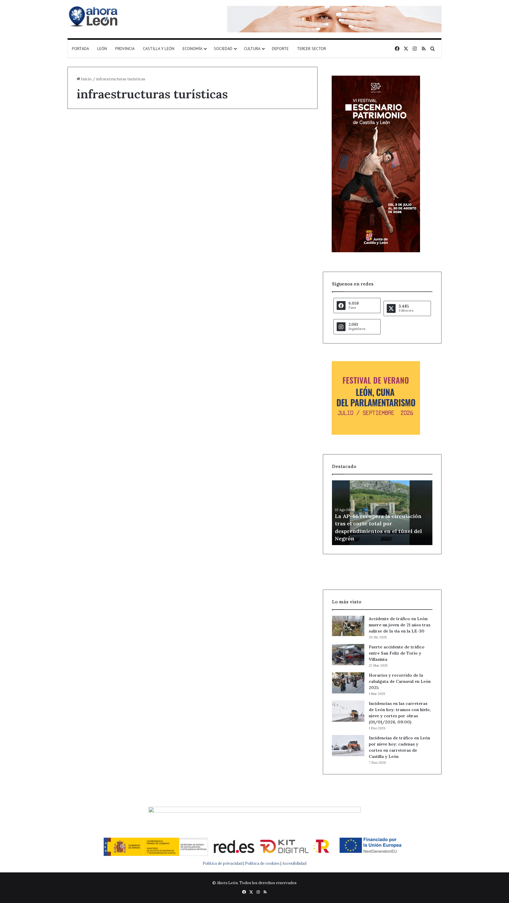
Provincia (125, 48)
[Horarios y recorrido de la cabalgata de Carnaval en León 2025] (348, 682)
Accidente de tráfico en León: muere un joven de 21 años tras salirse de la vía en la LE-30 (399, 625)
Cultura (252, 48)
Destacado (90, 130)
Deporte (280, 48)
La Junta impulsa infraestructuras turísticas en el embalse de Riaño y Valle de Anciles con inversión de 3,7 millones (127, 162)
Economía (192, 48)
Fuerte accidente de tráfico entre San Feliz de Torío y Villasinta (396, 653)
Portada (80, 48)
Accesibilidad (294, 863)
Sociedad (223, 48)
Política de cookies (262, 863)
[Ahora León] (93, 16)
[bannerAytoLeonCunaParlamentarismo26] (376, 433)
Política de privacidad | (224, 863)
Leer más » (95, 320)
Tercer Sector (311, 48)
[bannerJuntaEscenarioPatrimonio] (376, 250)
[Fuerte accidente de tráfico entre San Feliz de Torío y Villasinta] (348, 654)
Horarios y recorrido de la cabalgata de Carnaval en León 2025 (400, 681)
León (102, 48)
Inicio (86, 79)
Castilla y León (158, 48)
